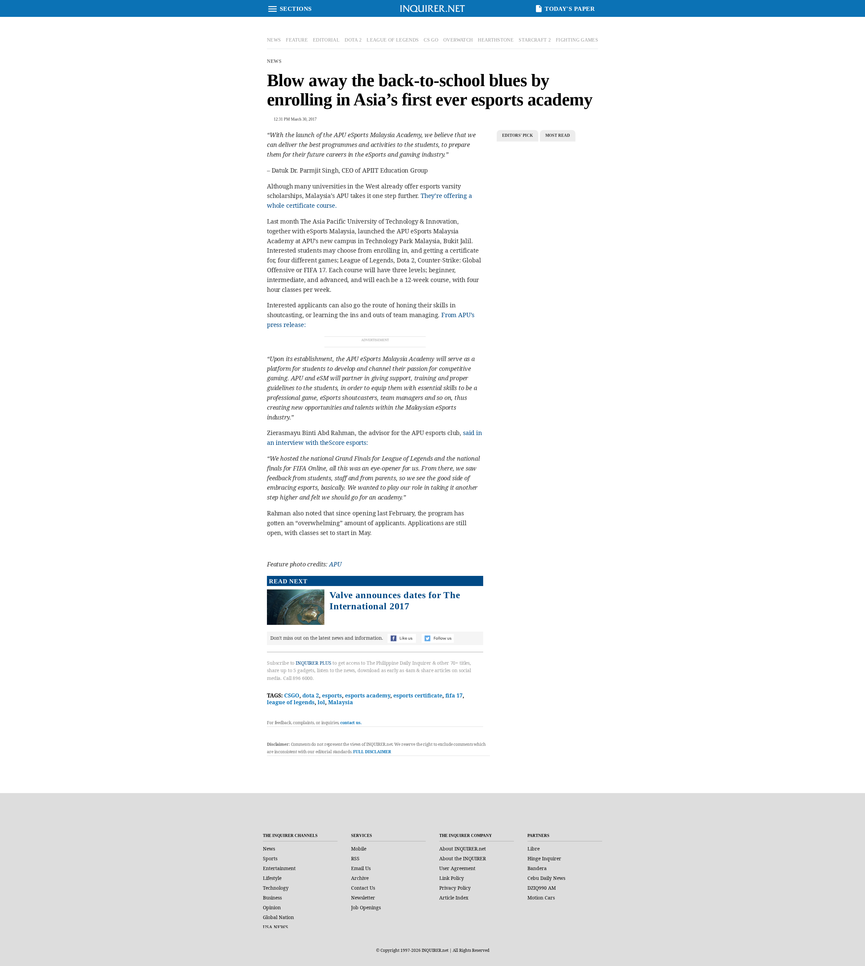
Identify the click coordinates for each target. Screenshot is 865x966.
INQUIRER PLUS (313, 663)
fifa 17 (454, 695)
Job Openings (366, 907)
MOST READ (557, 135)
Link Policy (451, 878)
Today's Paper (570, 8)
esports (332, 695)
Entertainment (279, 868)
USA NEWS (275, 927)
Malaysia (340, 702)
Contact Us (363, 888)
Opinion (272, 907)
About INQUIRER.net (462, 848)
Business (272, 897)
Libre (533, 848)
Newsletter (363, 897)
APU (336, 564)
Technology (276, 888)
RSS (355, 858)
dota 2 (310, 695)
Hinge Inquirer (544, 858)
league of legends (291, 702)
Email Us (361, 868)
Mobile (358, 848)
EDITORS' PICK (517, 135)
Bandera (537, 868)
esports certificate (417, 695)
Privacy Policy (455, 888)
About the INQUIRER (462, 858)
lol (321, 702)
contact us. (351, 723)
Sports (270, 858)
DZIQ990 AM (541, 888)
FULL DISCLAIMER (372, 752)
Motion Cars (541, 897)
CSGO (291, 695)
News (274, 61)
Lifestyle (272, 878)
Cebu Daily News (546, 878)
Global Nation (278, 917)
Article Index (453, 897)
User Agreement (457, 868)
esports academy (367, 695)
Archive (360, 878)
